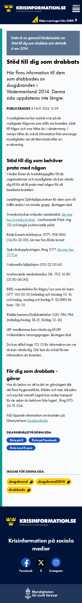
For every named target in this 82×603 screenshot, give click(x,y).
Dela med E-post (21, 448)
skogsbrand (18, 481)
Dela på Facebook (44, 440)
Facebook (26, 571)
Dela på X (16, 440)
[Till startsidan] (33, 8)
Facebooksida (37, 420)
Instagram (56, 571)
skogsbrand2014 (51, 481)
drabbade (17, 489)
